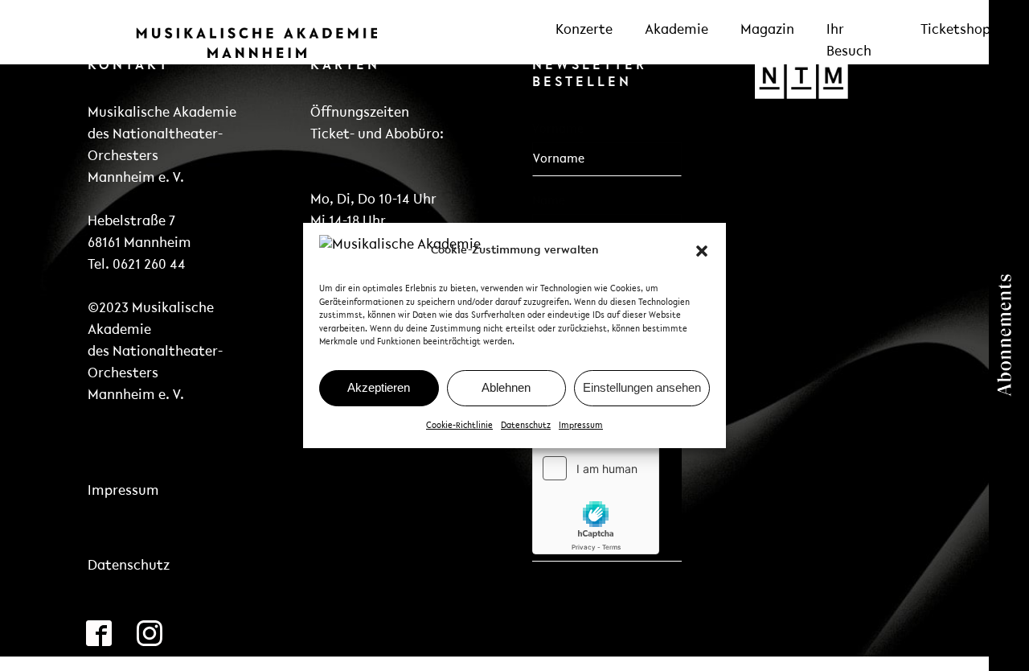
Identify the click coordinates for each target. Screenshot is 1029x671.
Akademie (676, 30)
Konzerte (584, 30)
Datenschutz (526, 426)
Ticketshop (955, 30)
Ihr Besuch (848, 41)
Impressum (581, 426)
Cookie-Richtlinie (459, 426)
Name (548, 201)
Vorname (558, 129)
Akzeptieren (378, 387)
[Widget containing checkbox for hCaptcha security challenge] (595, 498)
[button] (702, 251)
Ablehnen (506, 387)
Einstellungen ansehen (642, 387)
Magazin (767, 30)
